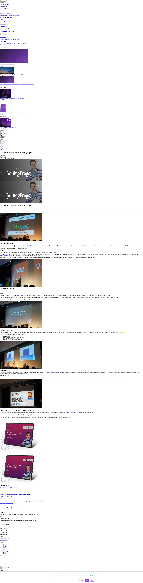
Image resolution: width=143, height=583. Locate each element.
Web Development (6, 557)
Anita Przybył (2, 372)
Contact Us (5, 550)
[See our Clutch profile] (2, 566)
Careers (4, 549)
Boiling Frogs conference (34, 245)
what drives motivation (53, 372)
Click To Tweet (53, 252)
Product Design (5, 559)
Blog (3, 548)
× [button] (97, 573)
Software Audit (5, 560)
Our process (5, 545)
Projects (4, 547)
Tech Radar (5, 553)
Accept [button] (87, 580)
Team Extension (5, 562)
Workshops (5, 546)
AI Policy (4, 552)
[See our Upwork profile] (2, 568)
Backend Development (7, 564)
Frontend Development (7, 563)
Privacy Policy (90, 575)
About (4, 544)
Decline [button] (92, 580)
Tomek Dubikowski (3, 377)
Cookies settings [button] (81, 580)
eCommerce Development (7, 561)
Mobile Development (6, 558)
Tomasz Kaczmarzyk (20, 295)
